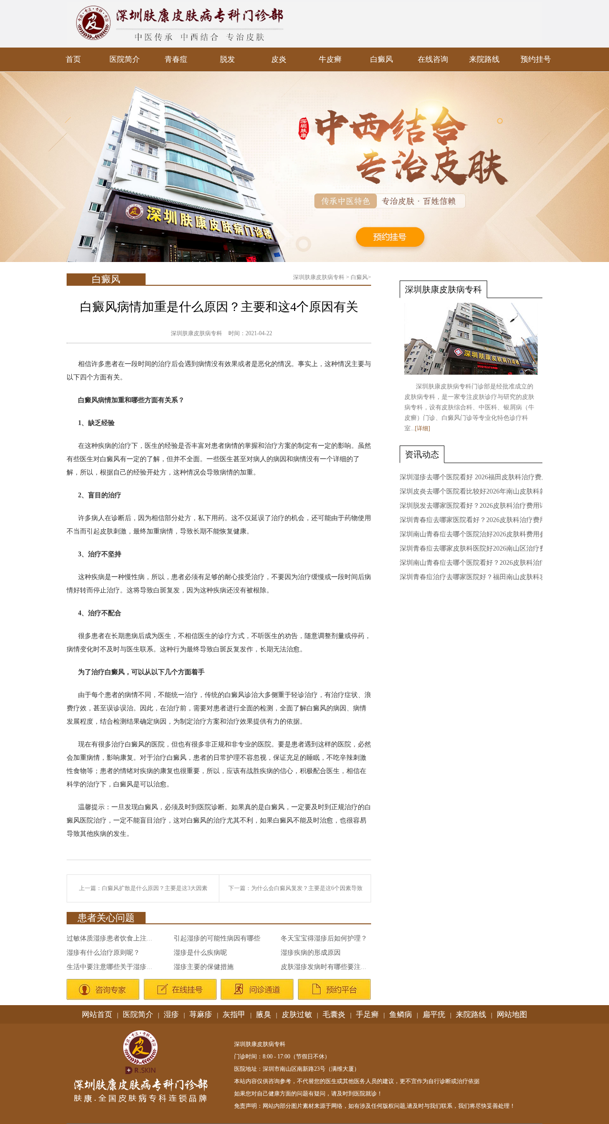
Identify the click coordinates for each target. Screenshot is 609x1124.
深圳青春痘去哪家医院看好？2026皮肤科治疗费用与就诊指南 (490, 519)
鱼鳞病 (400, 1014)
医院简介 (124, 59)
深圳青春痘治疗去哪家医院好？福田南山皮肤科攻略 (476, 577)
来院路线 (484, 59)
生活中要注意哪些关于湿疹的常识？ (120, 966)
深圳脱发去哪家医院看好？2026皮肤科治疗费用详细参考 (483, 505)
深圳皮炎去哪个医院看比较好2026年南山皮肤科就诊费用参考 (490, 491)
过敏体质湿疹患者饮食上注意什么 (117, 938)
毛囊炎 (334, 1014)
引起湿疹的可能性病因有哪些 (217, 938)
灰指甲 (234, 1014)
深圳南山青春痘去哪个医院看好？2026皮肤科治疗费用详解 (486, 562)
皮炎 (278, 59)
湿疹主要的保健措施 (204, 966)
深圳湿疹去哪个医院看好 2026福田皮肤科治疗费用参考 (480, 477)
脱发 (227, 59)
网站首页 (97, 1014)
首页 (73, 59)
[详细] (422, 428)
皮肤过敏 (297, 1014)
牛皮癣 (330, 59)
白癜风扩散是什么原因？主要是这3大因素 (154, 888)
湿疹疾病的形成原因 (311, 952)
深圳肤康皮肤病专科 (318, 277)
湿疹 (171, 1014)
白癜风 (381, 59)
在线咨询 (433, 59)
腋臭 (263, 1014)
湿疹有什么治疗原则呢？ (103, 952)
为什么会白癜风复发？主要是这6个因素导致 (307, 888)
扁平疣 (433, 1014)
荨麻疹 (200, 1014)
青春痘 (176, 59)
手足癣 (367, 1014)
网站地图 (512, 1014)
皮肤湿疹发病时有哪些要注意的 (327, 966)
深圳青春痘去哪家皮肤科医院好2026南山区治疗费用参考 (483, 548)
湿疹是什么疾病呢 (200, 952)
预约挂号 (536, 59)
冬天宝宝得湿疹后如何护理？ (324, 938)
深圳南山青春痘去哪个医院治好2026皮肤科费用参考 (476, 534)
